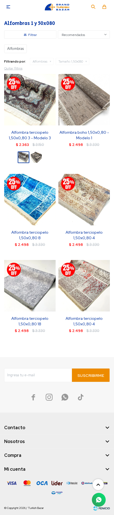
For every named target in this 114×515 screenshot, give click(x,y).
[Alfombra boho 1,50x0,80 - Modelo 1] (84, 99)
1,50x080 (70, 61)
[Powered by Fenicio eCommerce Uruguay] (101, 508)
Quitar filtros (13, 68)
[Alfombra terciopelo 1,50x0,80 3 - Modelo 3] (30, 99)
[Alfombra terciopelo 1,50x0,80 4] (84, 199)
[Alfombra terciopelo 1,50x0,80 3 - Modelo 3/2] (36, 157)
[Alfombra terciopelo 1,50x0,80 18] (30, 285)
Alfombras (40, 61)
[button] (93, 7)
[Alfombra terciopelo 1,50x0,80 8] (30, 199)
